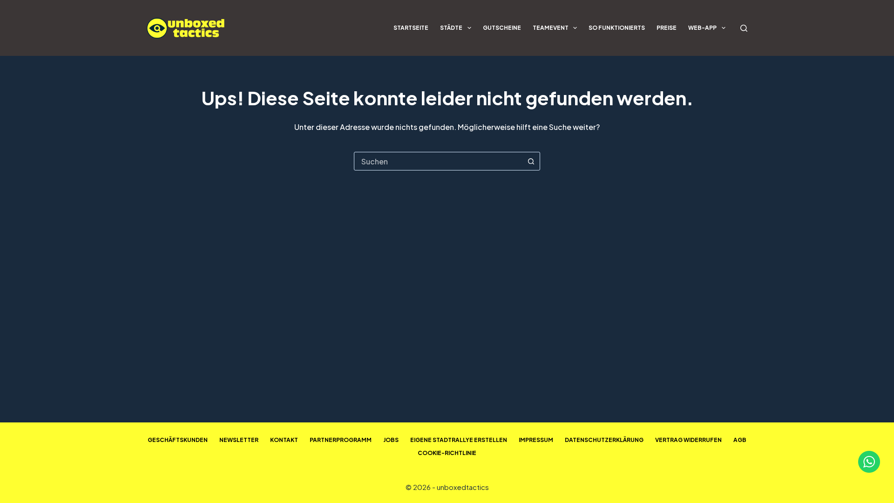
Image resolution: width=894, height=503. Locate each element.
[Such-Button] (531, 161)
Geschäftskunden (178, 439)
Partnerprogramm (341, 439)
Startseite (410, 27)
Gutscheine (502, 27)
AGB (739, 439)
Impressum (536, 439)
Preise (667, 27)
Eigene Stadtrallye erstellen (458, 439)
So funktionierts (617, 27)
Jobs (391, 439)
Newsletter (238, 439)
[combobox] (438, 161)
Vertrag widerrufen (688, 439)
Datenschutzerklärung (604, 439)
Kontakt (284, 439)
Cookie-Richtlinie (447, 452)
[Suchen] (743, 28)
